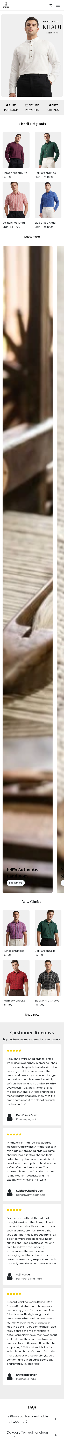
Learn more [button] (15, 883)
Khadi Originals (32, 124)
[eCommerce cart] (50, 5)
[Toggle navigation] (57, 5)
